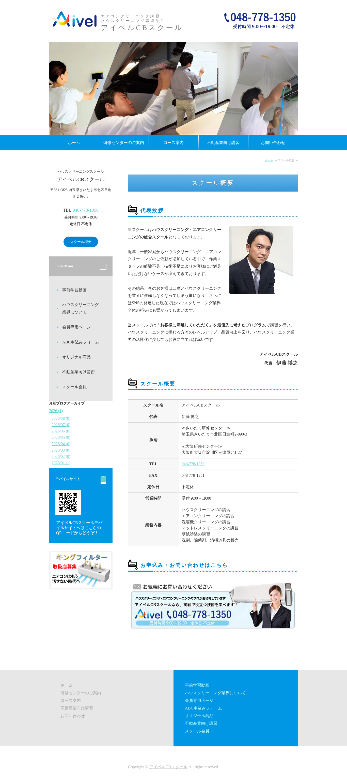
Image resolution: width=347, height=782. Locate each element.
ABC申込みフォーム (80, 342)
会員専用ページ (76, 327)
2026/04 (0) (61, 444)
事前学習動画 (74, 290)
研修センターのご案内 (123, 142)
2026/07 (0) (61, 425)
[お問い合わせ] (213, 634)
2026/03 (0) (61, 450)
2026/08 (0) (61, 418)
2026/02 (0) (61, 456)
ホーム (74, 142)
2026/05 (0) (61, 437)
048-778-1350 (193, 464)
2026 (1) (56, 411)
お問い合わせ (273, 142)
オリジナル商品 (76, 357)
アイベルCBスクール (168, 767)
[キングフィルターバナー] (80, 584)
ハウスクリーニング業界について (80, 308)
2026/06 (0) (61, 431)
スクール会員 (74, 387)
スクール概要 (80, 242)
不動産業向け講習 (223, 142)
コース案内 (173, 142)
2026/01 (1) (61, 463)
